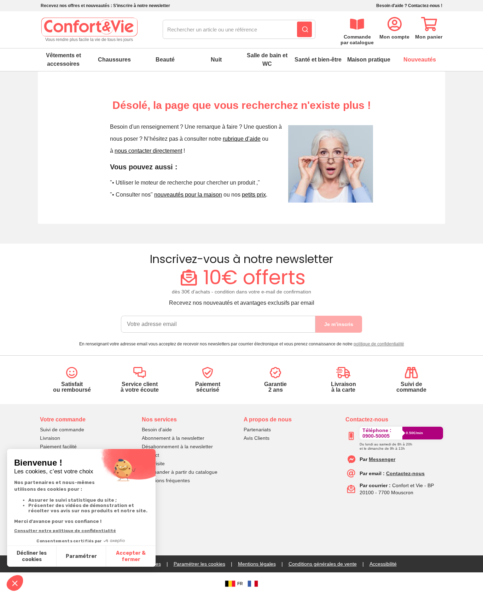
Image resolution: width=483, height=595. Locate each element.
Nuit (216, 60)
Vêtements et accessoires (63, 59)
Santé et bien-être (318, 60)
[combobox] (239, 30)
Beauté (165, 60)
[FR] (253, 584)
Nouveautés (419, 60)
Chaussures (114, 60)
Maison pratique (368, 60)
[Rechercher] (304, 29)
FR (240, 583)
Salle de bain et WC (267, 59)
